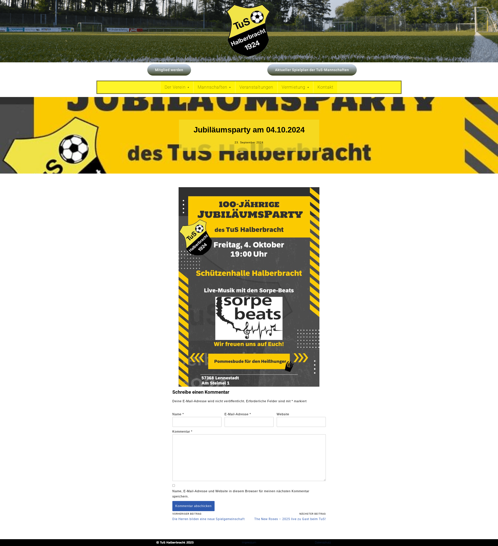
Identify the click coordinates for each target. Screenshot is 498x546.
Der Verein (175, 87)
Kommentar (182, 431)
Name (178, 414)
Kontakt (325, 87)
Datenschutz (323, 542)
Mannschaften (212, 87)
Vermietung (293, 87)
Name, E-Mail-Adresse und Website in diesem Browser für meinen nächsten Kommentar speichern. (240, 494)
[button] (177, 87)
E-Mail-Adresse (237, 414)
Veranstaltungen (256, 87)
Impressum (249, 542)
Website (283, 414)
